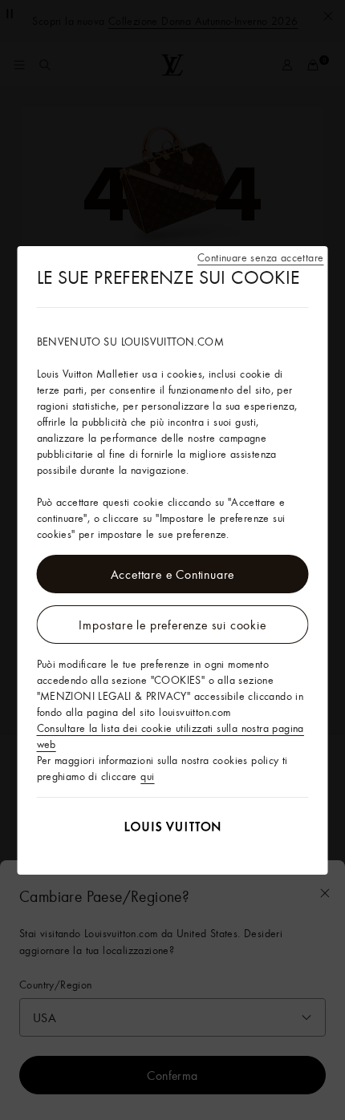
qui (147, 776)
